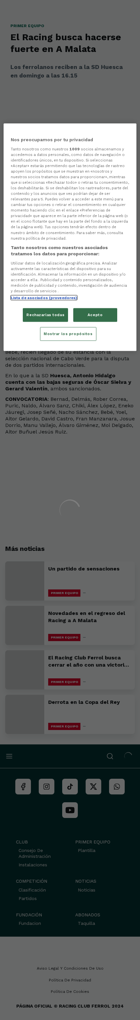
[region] (70, 237)
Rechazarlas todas (45, 315)
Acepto (95, 315)
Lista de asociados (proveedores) (44, 298)
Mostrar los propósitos (68, 334)
